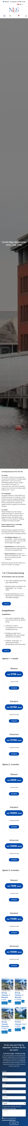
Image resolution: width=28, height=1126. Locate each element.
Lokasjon (4, 1095)
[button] (4, 16)
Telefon (4, 1089)
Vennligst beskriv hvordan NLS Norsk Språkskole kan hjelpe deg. (11, 1107)
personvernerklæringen (9, 1120)
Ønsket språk (5, 1101)
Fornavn (4, 1071)
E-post (3, 1083)
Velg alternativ (6, 1002)
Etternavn (4, 1077)
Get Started (14, 688)
